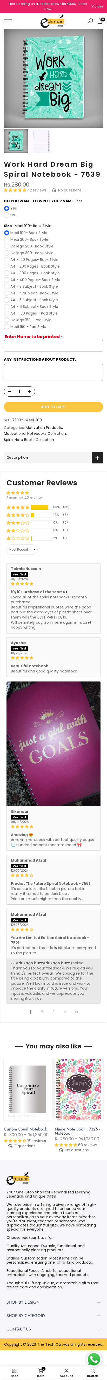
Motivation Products (44, 427)
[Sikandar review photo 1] (53, 743)
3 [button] (53, 1012)
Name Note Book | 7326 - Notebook (77, 1131)
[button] (15, 190)
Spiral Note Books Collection (29, 439)
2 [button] (42, 1012)
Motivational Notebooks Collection (35, 433)
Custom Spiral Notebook (25, 1129)
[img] (53, 584)
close (98, 6)
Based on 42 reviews (24, 497)
